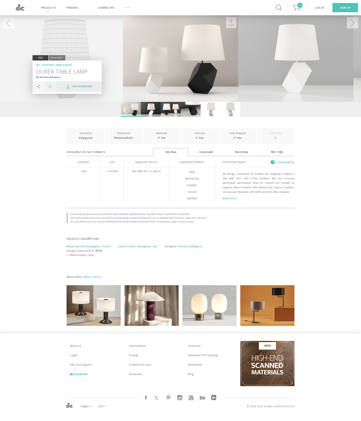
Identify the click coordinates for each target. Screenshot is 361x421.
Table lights (64, 64)
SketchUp (241, 152)
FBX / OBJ (277, 152)
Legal (73, 355)
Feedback (80, 374)
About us (75, 346)
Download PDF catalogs (203, 355)
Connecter (194, 346)
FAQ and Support (81, 364)
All (38, 64)
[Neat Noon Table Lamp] (267, 305)
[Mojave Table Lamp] (151, 305)
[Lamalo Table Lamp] (94, 305)
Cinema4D (206, 152)
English (84, 406)
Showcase (135, 374)
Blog (190, 374)
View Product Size (81, 255)
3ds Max (170, 152)
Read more (230, 198)
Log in (319, 7)
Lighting (48, 64)
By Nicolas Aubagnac (48, 77)
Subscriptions (137, 346)
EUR (100, 406)
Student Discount (140, 364)
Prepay (133, 355)
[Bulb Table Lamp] (209, 305)
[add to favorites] (50, 86)
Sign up (345, 7)
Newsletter (195, 364)
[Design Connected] (20, 7)
